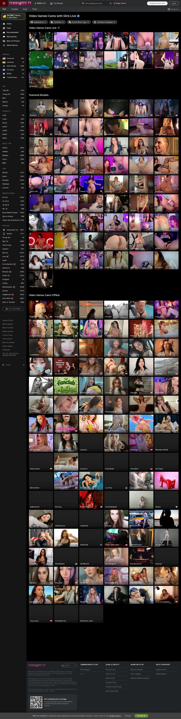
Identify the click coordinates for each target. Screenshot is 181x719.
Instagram (86, 670)
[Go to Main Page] (20, 3)
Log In (174, 3)
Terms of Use (7, 339)
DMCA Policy (110, 678)
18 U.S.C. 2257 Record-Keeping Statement (10, 354)
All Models (6, 350)
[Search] (110, 3)
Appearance (38, 22)
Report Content (7, 328)
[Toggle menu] (4, 3)
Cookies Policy (111, 682)
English (67, 665)
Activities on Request (105, 22)
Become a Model (8, 342)
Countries (57, 22)
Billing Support (7, 324)
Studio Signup (7, 346)
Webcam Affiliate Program (140, 678)
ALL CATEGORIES (15, 309)
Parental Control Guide (114, 687)
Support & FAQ (7, 320)
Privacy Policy (7, 335)
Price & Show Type (79, 22)
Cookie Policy (115, 716)
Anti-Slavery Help (112, 691)
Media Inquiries (7, 331)
